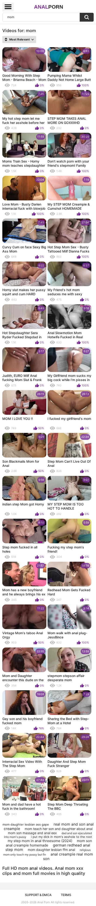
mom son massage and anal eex (32, 833)
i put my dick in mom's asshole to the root (61, 837)
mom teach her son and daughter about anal (59, 829)
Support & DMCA (38, 895)
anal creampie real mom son (68, 856)
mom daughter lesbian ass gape (26, 824)
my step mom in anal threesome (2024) (40, 841)
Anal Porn (43, 902)
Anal (48, 7)
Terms (66, 895)
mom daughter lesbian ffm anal (51, 850)
